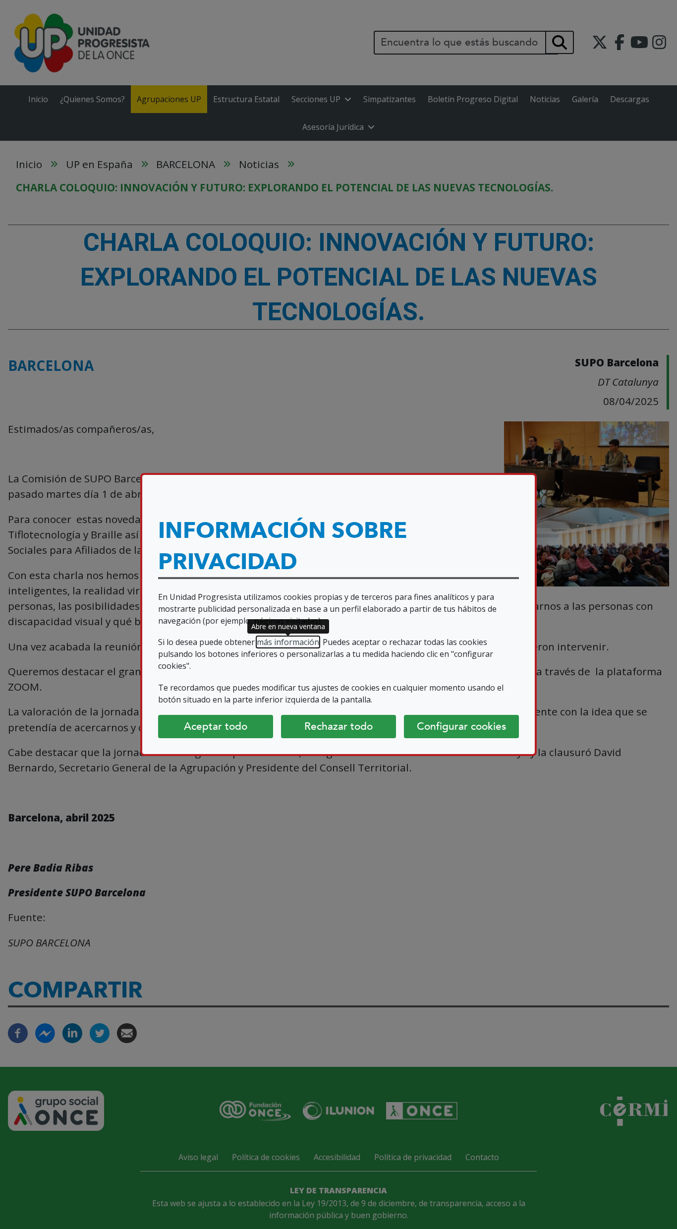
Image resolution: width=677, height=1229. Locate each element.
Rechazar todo (338, 726)
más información (288, 642)
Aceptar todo (215, 726)
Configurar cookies (461, 726)
